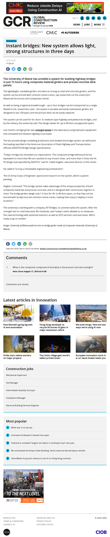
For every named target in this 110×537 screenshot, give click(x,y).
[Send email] (30, 69)
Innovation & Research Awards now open (30, 435)
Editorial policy (45, 524)
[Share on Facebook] (8, 69)
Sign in (75, 18)
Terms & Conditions (13, 521)
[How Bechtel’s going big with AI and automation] (18, 313)
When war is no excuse (21, 427)
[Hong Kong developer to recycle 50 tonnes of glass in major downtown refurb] (55, 313)
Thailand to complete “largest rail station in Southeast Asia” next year (42, 443)
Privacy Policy (44, 521)
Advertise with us (46, 518)
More (97, 24)
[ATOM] (29, 532)
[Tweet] (13, 69)
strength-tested (43, 130)
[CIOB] (81, 532)
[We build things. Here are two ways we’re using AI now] (91, 313)
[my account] (82, 18)
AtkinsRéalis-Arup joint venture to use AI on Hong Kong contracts (41, 458)
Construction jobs (19, 369)
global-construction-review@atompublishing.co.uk (63, 248)
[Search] (105, 18)
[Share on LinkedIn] (19, 69)
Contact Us (9, 524)
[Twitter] (93, 18)
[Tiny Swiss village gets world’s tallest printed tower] (55, 344)
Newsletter (9, 518)
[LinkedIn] (99, 18)
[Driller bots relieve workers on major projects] (18, 344)
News (76, 24)
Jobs (87, 24)
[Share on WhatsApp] (25, 69)
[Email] (88, 18)
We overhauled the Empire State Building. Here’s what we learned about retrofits (48, 450)
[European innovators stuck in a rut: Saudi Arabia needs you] (91, 344)
